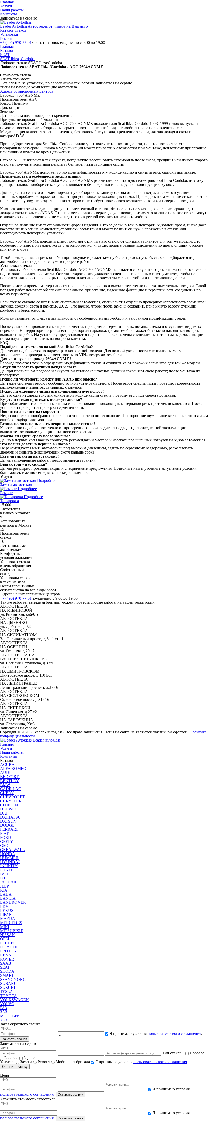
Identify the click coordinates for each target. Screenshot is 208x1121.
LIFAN (6, 914)
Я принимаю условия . (155, 1033)
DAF (4, 813)
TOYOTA (8, 995)
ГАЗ (3, 1008)
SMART (7, 975)
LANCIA (8, 898)
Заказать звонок (14, 1039)
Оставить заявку (15, 1067)
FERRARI (9, 829)
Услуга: (7, 1062)
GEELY (6, 841)
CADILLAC (10, 789)
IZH (3, 878)
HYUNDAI (10, 862)
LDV (4, 906)
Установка (9, 34)
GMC (4, 845)
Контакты (8, 14)
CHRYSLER (11, 801)
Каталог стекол (13, 30)
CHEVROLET (12, 797)
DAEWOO (9, 809)
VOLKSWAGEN (14, 1000)
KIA (3, 890)
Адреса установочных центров (27, 91)
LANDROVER (13, 902)
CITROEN (9, 805)
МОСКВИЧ (10, 1016)
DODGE (7, 825)
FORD (5, 837)
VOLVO (7, 1004)
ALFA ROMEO (13, 768)
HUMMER (9, 858)
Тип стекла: (173, 1053)
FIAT (4, 833)
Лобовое (196, 1053)
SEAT (5, 54)
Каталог (7, 50)
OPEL (5, 939)
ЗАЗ (3, 1012)
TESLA (6, 991)
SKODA (7, 971)
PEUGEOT (9, 943)
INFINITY (9, 866)
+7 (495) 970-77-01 (16, 42)
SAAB (5, 963)
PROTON (8, 951)
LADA (6, 894)
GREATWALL (12, 849)
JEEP (4, 886)
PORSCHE (9, 947)
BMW (5, 785)
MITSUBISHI (11, 931)
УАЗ (3, 1020)
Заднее (29, 1058)
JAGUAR (8, 882)
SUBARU (8, 983)
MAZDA (7, 918)
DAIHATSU (10, 817)
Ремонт (6, 38)
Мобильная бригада (73, 1062)
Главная (7, 46)
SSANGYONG (13, 979)
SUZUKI (7, 987)
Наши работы (12, 10)
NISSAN (7, 935)
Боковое (11, 1058)
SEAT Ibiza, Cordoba (17, 59)
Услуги (6, 6)
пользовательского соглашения (174, 1033)
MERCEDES (11, 922)
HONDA (7, 854)
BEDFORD (10, 776)
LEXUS (6, 910)
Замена (26, 1062)
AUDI (5, 772)
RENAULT (9, 955)
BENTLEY (9, 781)
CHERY (7, 793)
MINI (4, 927)
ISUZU (6, 870)
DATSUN (8, 821)
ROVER (7, 959)
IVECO (6, 874)
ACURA (7, 764)
